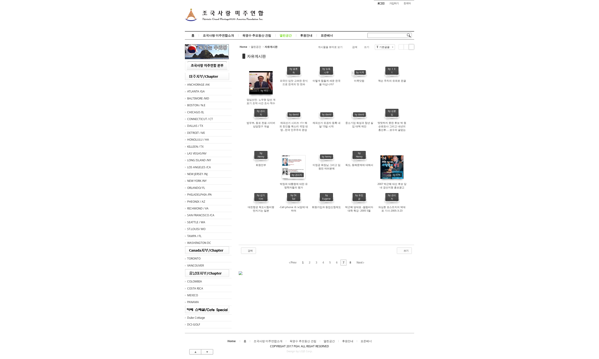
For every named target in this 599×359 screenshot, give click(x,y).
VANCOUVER (195, 265)
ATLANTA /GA (196, 91)
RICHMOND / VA (197, 208)
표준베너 (327, 35)
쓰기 (366, 47)
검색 (354, 47)
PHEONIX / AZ (196, 202)
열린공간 (286, 35)
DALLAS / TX (195, 126)
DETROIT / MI (196, 133)
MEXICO (192, 295)
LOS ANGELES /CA (199, 167)
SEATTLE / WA (196, 222)
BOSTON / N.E (196, 105)
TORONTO (194, 258)
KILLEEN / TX (195, 147)
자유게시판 (256, 56)
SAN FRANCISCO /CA (200, 215)
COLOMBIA (194, 281)
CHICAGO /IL (195, 112)
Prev (293, 262)
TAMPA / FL (194, 236)
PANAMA (193, 302)
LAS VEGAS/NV (196, 153)
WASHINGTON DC (199, 243)
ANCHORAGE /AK (198, 85)
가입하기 (394, 3)
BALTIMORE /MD (198, 98)
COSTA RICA (195, 288)
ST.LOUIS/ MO (196, 229)
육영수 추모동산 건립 (256, 35)
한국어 (407, 3)
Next (360, 262)
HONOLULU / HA (198, 140)
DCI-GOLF (193, 324)
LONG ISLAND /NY (199, 160)
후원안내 (306, 35)
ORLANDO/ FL (196, 188)
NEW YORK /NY (197, 181)
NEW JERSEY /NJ (197, 174)
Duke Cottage (196, 318)
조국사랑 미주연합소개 (218, 35)
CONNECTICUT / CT (200, 119)
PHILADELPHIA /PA (199, 195)
